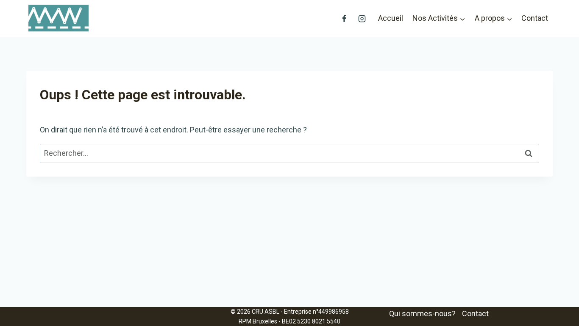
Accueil (390, 18)
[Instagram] (362, 18)
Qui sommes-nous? (422, 313)
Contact (534, 18)
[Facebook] (344, 18)
